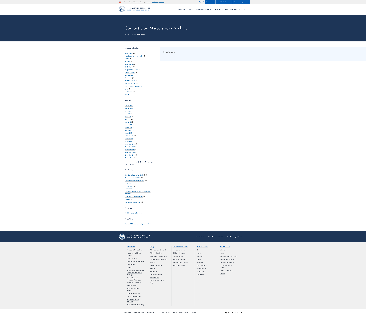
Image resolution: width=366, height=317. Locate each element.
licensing (127, 199)
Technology (128, 92)
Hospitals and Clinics (131, 70)
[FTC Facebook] (226, 313)
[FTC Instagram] (229, 313)
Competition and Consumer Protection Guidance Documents (134, 280)
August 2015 (129, 105)
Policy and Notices (139, 312)
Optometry (128, 78)
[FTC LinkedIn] (235, 313)
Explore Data (201, 271)
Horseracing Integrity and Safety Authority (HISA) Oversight (135, 273)
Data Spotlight (201, 268)
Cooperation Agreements (158, 256)
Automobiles (129, 53)
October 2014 (129, 158)
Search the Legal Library (241, 2)
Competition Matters (138, 34)
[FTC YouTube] (238, 313)
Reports (152, 262)
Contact (222, 273)
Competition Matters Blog (135, 305)
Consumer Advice (179, 250)
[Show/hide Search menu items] (244, 9)
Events (199, 253)
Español (201, 2)
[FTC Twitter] (232, 312)
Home (127, 34)
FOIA (158, 312)
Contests (200, 262)
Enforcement (131, 247)
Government (129, 64)
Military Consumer (179, 253)
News (198, 250)
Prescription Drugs (131, 83)
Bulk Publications (179, 265)
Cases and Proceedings (135, 250)
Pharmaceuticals (130, 81)
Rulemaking (131, 264)
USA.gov (193, 312)
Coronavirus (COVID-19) (132, 178)
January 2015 (129, 138)
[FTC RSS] (241, 313)
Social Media (201, 274)
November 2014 (130, 152)
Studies (152, 268)
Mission (222, 250)
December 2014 (130, 144)
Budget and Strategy (227, 262)
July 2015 (128, 111)
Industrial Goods (130, 72)
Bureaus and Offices (227, 259)
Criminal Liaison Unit (133, 293)
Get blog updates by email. (133, 213)
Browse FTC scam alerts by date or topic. (138, 224)
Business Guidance (179, 259)
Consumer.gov (178, 256)
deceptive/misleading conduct (134, 180)
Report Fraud (210, 2)
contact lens (129, 189)
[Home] (135, 11)
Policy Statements (156, 274)
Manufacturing (129, 75)
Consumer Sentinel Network (134, 196)
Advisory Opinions (156, 253)
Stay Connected (202, 265)
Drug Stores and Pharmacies (134, 56)
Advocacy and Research (158, 250)
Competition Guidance (180, 262)
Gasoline (127, 61)
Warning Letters (132, 285)
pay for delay (129, 186)
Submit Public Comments (224, 2)
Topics (199, 259)
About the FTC (225, 247)
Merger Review (132, 258)
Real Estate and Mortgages (133, 86)
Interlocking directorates (132, 202)
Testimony (153, 271)
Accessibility (150, 312)
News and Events (202, 247)
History (222, 253)
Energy (127, 59)
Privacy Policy (127, 312)
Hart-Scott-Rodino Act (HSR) (134, 175)
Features (200, 256)
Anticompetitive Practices (135, 261)
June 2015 (128, 116)
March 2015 (128, 125)
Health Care (128, 67)
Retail (126, 89)
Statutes (129, 267)
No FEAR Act (165, 312)
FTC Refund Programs (134, 296)
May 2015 (128, 119)
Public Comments (156, 265)
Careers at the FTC (226, 270)
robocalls (128, 183)
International (154, 277)
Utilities (127, 94)
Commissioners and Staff (228, 256)
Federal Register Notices (158, 259)
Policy (152, 247)
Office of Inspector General (180, 312)
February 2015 (129, 136)
